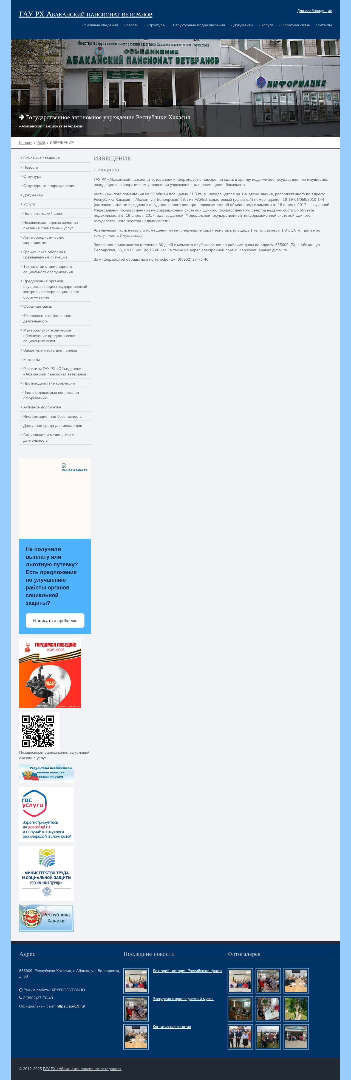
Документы (243, 25)
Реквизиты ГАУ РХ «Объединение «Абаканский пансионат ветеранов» (55, 371)
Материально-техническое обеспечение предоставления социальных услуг (50, 335)
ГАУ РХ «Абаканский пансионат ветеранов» (82, 1069)
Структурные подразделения (199, 25)
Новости (131, 25)
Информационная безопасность (52, 416)
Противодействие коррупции (49, 383)
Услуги (267, 25)
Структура (156, 25)
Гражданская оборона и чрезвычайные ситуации (45, 255)
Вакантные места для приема (50, 350)
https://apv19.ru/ (71, 1006)
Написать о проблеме (55, 620)
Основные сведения (100, 25)
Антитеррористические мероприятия (43, 240)
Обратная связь (295, 25)
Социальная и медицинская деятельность (48, 437)
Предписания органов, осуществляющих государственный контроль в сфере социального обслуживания (55, 289)
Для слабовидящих (314, 11)
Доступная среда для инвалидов (52, 425)
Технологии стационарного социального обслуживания (48, 269)
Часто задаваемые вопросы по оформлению (51, 395)
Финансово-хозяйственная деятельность (47, 318)
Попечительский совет (43, 213)
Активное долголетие (42, 407)
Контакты (323, 25)
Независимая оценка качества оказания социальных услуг (50, 225)
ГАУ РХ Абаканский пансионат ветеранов (85, 13)
